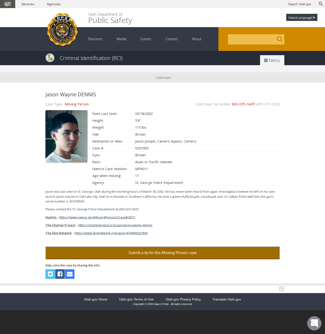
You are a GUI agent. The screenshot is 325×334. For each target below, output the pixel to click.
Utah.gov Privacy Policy (183, 299)
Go (279, 39)
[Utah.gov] (7, 4)
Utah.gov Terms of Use (136, 299)
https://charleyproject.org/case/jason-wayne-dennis (115, 225)
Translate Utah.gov (226, 299)
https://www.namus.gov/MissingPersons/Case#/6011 (97, 217)
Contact (172, 39)
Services (27, 4)
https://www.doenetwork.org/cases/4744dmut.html (111, 233)
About (197, 39)
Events (146, 39)
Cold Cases (163, 77)
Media (121, 39)
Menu (274, 60)
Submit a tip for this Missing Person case (162, 253)
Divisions (95, 39)
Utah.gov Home (96, 299)
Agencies (54, 4)
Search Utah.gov (299, 4)
